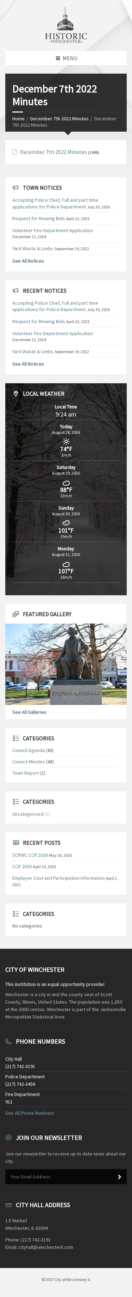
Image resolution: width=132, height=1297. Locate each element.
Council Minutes (28, 761)
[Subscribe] (119, 1177)
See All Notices (28, 261)
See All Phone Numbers (29, 1113)
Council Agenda (28, 750)
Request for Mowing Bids (38, 218)
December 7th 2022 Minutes (59, 118)
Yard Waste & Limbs (33, 248)
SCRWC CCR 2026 (30, 855)
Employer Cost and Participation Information (58, 878)
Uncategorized (28, 814)
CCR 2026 (22, 866)
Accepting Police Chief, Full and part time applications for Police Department (55, 203)
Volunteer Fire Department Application (52, 230)
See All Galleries (29, 712)
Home (18, 118)
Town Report (25, 773)
